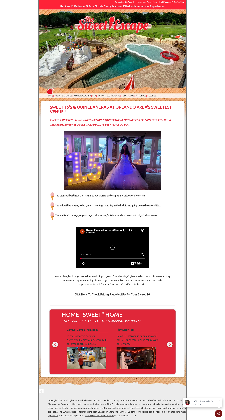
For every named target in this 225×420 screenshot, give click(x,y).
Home (50, 96)
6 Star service (128, 96)
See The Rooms (113, 96)
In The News (141, 96)
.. (126, 343)
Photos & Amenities (63, 96)
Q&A (94, 96)
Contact (101, 96)
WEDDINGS (152, 96)
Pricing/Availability (82, 96)
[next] (169, 344)
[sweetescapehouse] (41, 392)
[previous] (55, 344)
